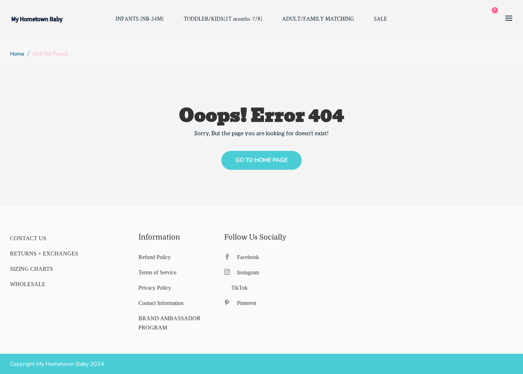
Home (17, 53)
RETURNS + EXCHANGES (44, 254)
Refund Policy (154, 257)
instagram (248, 272)
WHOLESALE (28, 284)
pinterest (246, 303)
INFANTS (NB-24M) (140, 19)
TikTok (239, 288)
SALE (380, 19)
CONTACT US (28, 238)
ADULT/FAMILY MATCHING (318, 19)
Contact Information (161, 303)
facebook (248, 257)
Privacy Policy (154, 288)
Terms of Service (157, 272)
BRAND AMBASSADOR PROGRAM (169, 323)
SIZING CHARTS (31, 269)
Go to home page (261, 160)
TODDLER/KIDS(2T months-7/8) (223, 19)
